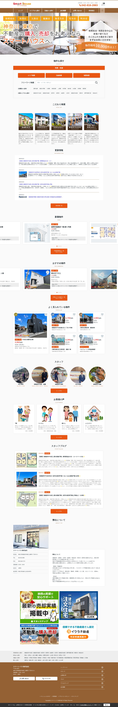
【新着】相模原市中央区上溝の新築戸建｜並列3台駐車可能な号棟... (36, 184)
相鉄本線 (53, 657)
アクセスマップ (64, 683)
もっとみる (59, 437)
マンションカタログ (45, 696)
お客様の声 (63, 675)
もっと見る (59, 390)
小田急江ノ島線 (46, 657)
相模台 (40, 655)
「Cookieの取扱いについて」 (85, 705)
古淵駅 (48, 88)
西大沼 (56, 655)
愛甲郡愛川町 (87, 93)
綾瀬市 (63, 93)
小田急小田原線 (33, 657)
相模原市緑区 (74, 93)
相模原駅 (54, 88)
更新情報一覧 (59, 205)
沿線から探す (49, 10)
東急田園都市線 (68, 657)
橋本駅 (69, 88)
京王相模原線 (60, 657)
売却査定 (91, 10)
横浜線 (26, 657)
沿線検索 (59, 75)
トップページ (64, 667)
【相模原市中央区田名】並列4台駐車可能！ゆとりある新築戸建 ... (44, 172)
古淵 (35, 660)
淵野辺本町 (46, 655)
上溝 (33, 655)
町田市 (53, 93)
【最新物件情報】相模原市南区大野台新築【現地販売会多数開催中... (45, 197)
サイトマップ (75, 696)
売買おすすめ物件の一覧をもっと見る (59, 297)
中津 (64, 655)
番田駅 (84, 88)
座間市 (58, 93)
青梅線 (82, 657)
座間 (56, 660)
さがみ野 (61, 660)
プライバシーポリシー (64, 696)
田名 (25, 655)
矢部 (53, 660)
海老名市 (95, 93)
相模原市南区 (46, 93)
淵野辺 (26, 660)
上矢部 (52, 655)
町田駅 (64, 88)
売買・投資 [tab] (59, 68)
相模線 (40, 657)
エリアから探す (35, 10)
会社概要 (63, 10)
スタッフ (63, 671)
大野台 (29, 655)
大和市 (68, 93)
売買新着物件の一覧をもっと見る (59, 251)
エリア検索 (31, 75)
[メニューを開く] (102, 10)
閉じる (106, 705)
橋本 (50, 660)
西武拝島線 (76, 657)
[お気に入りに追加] (47, 226)
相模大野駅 (42, 88)
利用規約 (55, 696)
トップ (20, 10)
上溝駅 (59, 88)
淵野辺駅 (35, 88)
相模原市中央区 (37, 93)
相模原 (39, 660)
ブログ (62, 679)
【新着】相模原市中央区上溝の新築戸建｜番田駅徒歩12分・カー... (36, 161)
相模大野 (31, 660)
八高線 (86, 657)
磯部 (36, 655)
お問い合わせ (77, 10)
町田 (46, 660)
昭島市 (81, 93)
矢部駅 (74, 88)
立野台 (60, 655)
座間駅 (79, 88)
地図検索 (87, 75)
